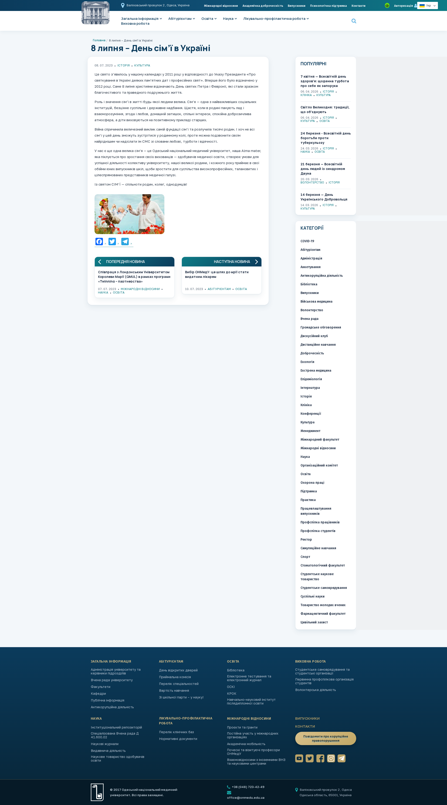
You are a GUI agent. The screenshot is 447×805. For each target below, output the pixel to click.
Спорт (305, 557)
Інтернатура (310, 388)
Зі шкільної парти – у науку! (181, 697)
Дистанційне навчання (318, 345)
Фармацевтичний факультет (323, 614)
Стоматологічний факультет (323, 565)
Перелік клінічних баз (176, 732)
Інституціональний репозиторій (116, 727)
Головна (99, 40)
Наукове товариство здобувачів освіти (117, 758)
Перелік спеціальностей (179, 684)
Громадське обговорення (321, 327)
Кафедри (98, 693)
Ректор (306, 540)
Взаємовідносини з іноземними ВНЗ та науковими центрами (256, 761)
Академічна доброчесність (263, 5)
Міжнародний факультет (320, 440)
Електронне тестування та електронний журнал (249, 678)
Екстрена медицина (316, 371)
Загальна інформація (111, 661)
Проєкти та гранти (242, 727)
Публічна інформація (107, 700)
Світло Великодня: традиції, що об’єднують (325, 109)
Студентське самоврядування (324, 588)
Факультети (100, 687)
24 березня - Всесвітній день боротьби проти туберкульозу (326, 138)
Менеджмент (310, 431)
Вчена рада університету (112, 680)
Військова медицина (316, 302)
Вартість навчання (174, 690)
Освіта (207, 18)
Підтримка (309, 491)
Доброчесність (312, 353)
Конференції (311, 414)
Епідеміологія (311, 379)
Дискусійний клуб (314, 336)
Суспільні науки (313, 596)
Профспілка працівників (320, 522)
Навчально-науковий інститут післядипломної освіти (251, 701)
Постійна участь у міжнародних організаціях (252, 735)
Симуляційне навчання (318, 548)
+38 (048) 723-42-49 (247, 787)
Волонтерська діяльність (315, 690)
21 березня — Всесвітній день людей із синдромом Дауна (323, 168)
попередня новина (125, 261)
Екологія (307, 362)
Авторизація (403, 5)
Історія (123, 65)
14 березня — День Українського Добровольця (324, 197)
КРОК (231, 693)
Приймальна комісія (175, 677)
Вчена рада (309, 319)
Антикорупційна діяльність (322, 276)
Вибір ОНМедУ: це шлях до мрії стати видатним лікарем (217, 274)
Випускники (296, 5)
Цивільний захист (314, 622)
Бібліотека (309, 284)
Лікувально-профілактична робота (274, 18)
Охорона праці (312, 483)
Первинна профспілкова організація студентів (324, 681)
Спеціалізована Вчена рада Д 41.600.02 (115, 735)
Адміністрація (311, 258)
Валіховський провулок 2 (146, 5)
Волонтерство (312, 182)
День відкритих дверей (178, 670)
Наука (228, 18)
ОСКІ (231, 687)
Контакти (359, 5)
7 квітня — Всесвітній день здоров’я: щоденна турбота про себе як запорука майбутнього (325, 81)
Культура (142, 65)
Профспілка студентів (318, 531)
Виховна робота (135, 23)
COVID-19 (307, 241)
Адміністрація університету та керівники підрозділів (116, 671)
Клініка (306, 95)
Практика (308, 500)
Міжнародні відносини (221, 5)
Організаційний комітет (319, 465)
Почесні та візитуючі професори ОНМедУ (253, 752)
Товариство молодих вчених (323, 605)
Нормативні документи (178, 739)
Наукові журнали (105, 744)
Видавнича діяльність (108, 751)
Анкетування (311, 267)
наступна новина (232, 261)
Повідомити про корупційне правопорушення (325, 738)
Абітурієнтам (180, 18)
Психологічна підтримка (328, 5)
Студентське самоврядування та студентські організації (322, 671)
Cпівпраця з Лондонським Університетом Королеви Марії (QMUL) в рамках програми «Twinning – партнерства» (134, 276)
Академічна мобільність (246, 744)
